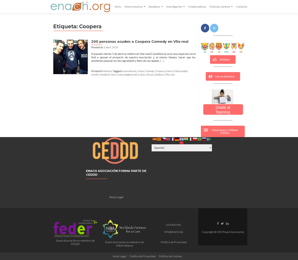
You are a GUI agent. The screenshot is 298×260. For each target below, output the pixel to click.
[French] (173, 138)
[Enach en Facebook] (205, 28)
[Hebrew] (182, 138)
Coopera (160, 71)
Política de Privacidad (174, 242)
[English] (168, 138)
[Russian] (204, 138)
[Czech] (164, 138)
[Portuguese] (199, 138)
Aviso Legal (119, 256)
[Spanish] (155, 138)
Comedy (149, 71)
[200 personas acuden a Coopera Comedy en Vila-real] (70, 56)
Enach (169, 71)
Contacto (241, 6)
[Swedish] (208, 138)
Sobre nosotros (134, 6)
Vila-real (170, 74)
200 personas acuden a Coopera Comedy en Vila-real (139, 41)
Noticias (107, 71)
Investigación (174, 6)
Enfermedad (180, 71)
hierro (114, 74)
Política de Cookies (170, 256)
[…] (162, 60)
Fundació (105, 74)
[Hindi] (186, 138)
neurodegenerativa (129, 74)
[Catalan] (159, 138)
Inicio (118, 6)
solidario (159, 74)
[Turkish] (182, 142)
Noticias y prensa (220, 6)
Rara (143, 74)
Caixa (140, 71)
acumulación (129, 71)
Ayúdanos (154, 6)
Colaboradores (197, 6)
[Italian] (190, 138)
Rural (150, 74)
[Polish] (195, 138)
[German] (177, 138)
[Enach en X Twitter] (214, 28)
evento (95, 74)
